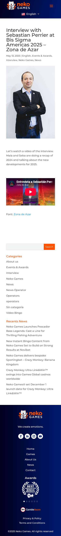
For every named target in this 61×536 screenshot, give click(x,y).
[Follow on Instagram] (33, 436)
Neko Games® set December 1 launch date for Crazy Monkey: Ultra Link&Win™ (29, 389)
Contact (30, 470)
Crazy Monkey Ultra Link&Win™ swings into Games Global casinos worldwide (28, 374)
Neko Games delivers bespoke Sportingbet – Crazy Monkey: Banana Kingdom (30, 360)
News (38, 60)
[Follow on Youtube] (40, 436)
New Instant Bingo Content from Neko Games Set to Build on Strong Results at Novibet (29, 345)
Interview (11, 60)
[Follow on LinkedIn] (27, 436)
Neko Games (26, 60)
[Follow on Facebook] (20, 436)
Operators (13, 295)
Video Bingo (14, 312)
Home (30, 448)
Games (30, 454)
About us (12, 261)
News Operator (16, 290)
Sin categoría (15, 307)
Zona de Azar (22, 214)
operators (12, 301)
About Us (30, 459)
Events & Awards (42, 55)
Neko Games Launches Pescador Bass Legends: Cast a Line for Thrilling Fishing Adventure (28, 331)
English (26, 55)
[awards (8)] (30, 497)
